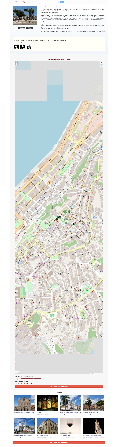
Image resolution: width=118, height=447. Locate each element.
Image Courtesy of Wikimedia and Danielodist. (21, 439)
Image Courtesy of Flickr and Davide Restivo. (67, 437)
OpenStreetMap (96, 373)
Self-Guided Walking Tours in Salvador (39, 39)
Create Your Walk (47, 2)
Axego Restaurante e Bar (65, 435)
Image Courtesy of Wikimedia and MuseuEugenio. (44, 437)
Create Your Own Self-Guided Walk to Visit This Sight (59, 59)
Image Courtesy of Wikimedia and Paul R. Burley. (21, 416)
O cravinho (39, 412)
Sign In (62, 2)
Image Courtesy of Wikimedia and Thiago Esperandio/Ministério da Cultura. (93, 438)
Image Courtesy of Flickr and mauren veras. (43, 414)
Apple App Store (88, 39)
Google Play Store (97, 39)
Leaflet (91, 373)
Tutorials (55, 2)
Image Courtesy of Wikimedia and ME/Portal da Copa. (49, 34)
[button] (59, 217)
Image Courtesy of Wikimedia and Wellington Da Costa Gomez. (70, 416)
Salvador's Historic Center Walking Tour (24, 383)
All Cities (40, 2)
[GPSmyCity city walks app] (21, 2)
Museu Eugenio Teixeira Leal (42, 435)
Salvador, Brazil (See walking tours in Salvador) (31, 378)
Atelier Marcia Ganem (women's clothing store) (92, 435)
